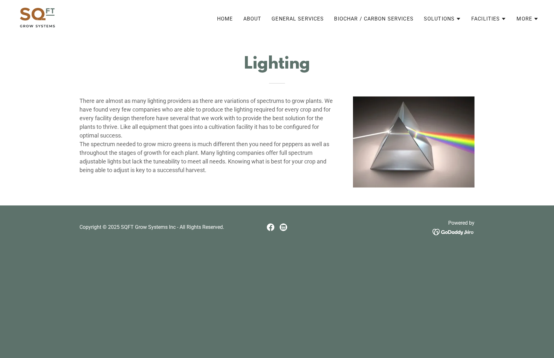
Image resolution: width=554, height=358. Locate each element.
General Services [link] (298, 19)
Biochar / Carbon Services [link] (373, 19)
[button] (442, 19)
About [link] (252, 19)
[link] (37, 17)
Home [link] (225, 19)
